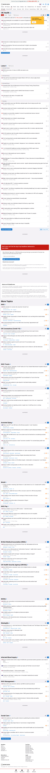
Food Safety (5, 569)
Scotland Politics (12, 340)
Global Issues (22, 735)
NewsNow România (30, 749)
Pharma (9, 604)
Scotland (17, 340)
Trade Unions (14, 561)
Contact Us (3, 748)
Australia (12, 427)
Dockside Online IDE (5, 759)
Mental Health (9, 9)
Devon (8, 314)
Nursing (7, 516)
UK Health (3, 9)
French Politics (13, 432)
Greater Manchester (17, 320)
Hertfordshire (5, 375)
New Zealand (5, 407)
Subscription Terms (30, 759)
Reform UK (5, 686)
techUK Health (5, 730)
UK (11, 6)
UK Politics (13, 438)
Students (10, 407)
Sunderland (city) (6, 385)
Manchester (10, 320)
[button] (15, 15)
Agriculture (16, 579)
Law (7, 444)
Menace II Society (14, 628)
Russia (9, 462)
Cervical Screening (6, 309)
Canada (10, 488)
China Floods (11, 458)
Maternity (5, 314)
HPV (11, 309)
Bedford (4, 642)
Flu (3, 344)
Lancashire (5, 403)
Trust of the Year (6, 380)
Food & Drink (15, 574)
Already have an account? (8, 261)
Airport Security (6, 453)
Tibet (4, 493)
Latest (5, 15)
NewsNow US (28, 747)
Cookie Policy (28, 757)
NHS (23, 9)
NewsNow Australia (30, 752)
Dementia (19, 9)
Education (14, 467)
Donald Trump (5, 488)
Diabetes (8, 615)
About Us (3, 747)
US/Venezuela (5, 503)
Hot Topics (7, 6)
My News (22, 771)
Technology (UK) (12, 730)
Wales (11, 633)
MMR (4, 633)
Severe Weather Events (13, 493)
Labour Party (5, 438)
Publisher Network (5, 756)
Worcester (11, 516)
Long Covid (5, 333)
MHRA (38, 9)
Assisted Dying (33, 9)
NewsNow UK (28, 745)
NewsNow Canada (29, 751)
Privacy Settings (29, 761)
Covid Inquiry (5, 340)
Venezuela (11, 503)
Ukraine (22, 6)
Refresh (34, 771)
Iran (25, 6)
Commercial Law (12, 444)
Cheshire (9, 547)
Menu (28, 771)
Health (14, 344)
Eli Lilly (4, 615)
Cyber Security (17, 453)
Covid (9, 333)
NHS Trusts (5, 691)
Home (2, 6)
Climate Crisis (30, 6)
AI (35, 6)
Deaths (19, 628)
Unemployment (8, 398)
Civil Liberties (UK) (6, 735)
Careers (2, 758)
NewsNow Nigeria (29, 748)
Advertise (3, 757)
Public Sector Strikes (7, 561)
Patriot (4, 498)
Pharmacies (5, 320)
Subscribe (3, 749)
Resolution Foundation (7, 467)
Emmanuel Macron (6, 432)
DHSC (13, 547)
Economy (11, 511)
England (14, 309)
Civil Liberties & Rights (15, 735)
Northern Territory (6, 427)
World (14, 6)
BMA (41, 9)
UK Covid (27, 9)
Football (44, 6)
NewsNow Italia (29, 750)
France (18, 432)
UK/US (12, 720)
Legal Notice (24, 265)
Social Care (45, 9)
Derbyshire (5, 325)
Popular (9, 15)
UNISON (4, 370)
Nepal (7, 493)
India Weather (5, 458)
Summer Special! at (24, 1)
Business (39, 6)
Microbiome (5, 604)
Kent (4, 637)
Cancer (14, 9)
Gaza (18, 6)
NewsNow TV (4, 750)
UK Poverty (14, 398)
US (13, 488)
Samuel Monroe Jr (6, 628)
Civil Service (8, 522)
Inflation (7, 511)
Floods (16, 458)
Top (2, 15)
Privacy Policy (17, 265)
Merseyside (5, 547)
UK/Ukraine (5, 462)
